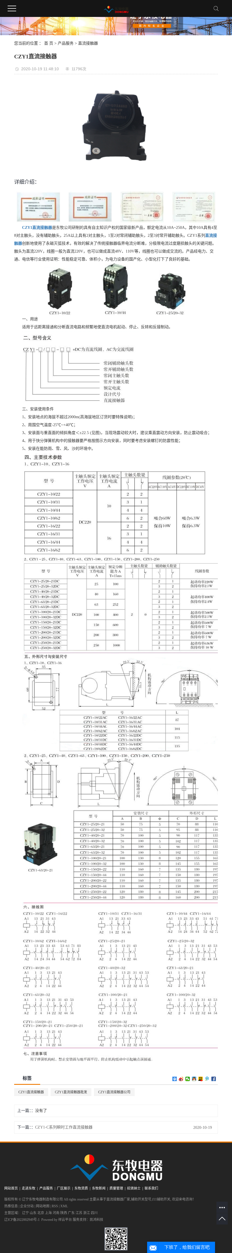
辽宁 (25, 1213)
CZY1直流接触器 (31, 1092)
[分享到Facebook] (213, 1079)
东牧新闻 (99, 1188)
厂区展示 (63, 1188)
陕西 (63, 1213)
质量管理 (116, 1188)
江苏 (79, 1213)
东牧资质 (81, 1188)
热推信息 (11, 1206)
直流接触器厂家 (118, 1199)
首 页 (48, 43)
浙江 (86, 1213)
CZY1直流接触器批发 (71, 1092)
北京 (40, 1213)
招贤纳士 (134, 1188)
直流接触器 (88, 43)
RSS (55, 1206)
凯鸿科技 (96, 1220)
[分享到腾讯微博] (207, 1079)
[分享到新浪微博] (181, 1079)
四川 (94, 1213)
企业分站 (27, 1206)
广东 (71, 1213)
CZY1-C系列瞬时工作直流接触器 (64, 1127)
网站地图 (43, 1206)
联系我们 (151, 1188)
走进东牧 (28, 1188)
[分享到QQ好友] (194, 1079)
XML (64, 1206)
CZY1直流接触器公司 (114, 1092)
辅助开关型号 (141, 1199)
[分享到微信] (187, 1079)
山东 (33, 1213)
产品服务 (66, 43)
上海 (48, 1213)
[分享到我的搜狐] (200, 1079)
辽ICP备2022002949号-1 (22, 1220)
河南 (56, 1213)
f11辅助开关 (161, 1199)
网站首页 (11, 1188)
